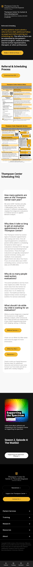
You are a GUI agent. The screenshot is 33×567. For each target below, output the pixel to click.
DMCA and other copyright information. (21, 545)
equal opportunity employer (20, 546)
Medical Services (12, 330)
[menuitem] (6, 564)
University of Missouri (24, 543)
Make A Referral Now (11, 53)
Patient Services (9, 511)
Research (6, 524)
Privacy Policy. (4, 546)
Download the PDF (10, 75)
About (5, 536)
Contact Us (15, 499)
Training (6, 517)
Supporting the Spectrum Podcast (16, 455)
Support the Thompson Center (15, 493)
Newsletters (15, 488)
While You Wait (12, 349)
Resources (10, 354)
